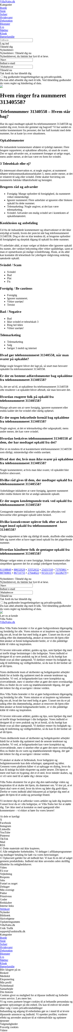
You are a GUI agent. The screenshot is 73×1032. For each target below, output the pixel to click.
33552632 (33, 569)
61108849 (5, 569)
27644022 (33, 572)
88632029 (19, 569)
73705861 (61, 569)
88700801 (5, 572)
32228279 (61, 572)
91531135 (47, 572)
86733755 (19, 572)
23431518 (47, 569)
